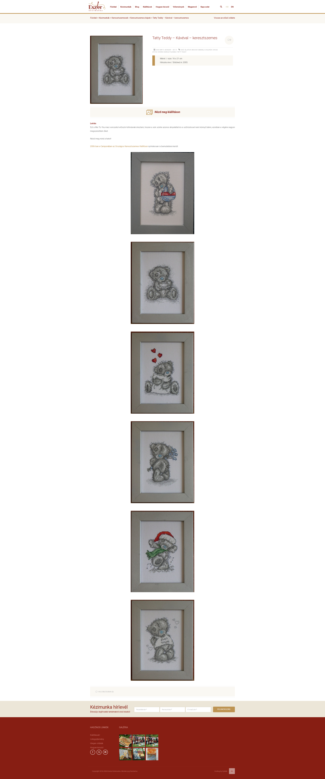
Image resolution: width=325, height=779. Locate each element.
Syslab (224, 771)
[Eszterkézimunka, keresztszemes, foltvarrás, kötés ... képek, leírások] (97, 3)
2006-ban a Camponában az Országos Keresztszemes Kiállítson (119, 146)
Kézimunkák (125, 7)
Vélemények (178, 7)
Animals (201, 50)
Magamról (192, 7)
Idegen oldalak (96, 743)
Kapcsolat (205, 7)
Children (208, 50)
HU (227, 7)
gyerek (161, 52)
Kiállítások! (95, 735)
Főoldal (113, 7)
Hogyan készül (162, 7)
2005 (182, 50)
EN (232, 7)
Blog (137, 7)
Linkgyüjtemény (97, 739)
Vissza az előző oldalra (224, 18)
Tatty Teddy (181, 52)
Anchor (194, 50)
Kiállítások (147, 7)
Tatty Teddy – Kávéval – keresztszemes (184, 38)
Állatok (188, 50)
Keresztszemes (170, 52)
